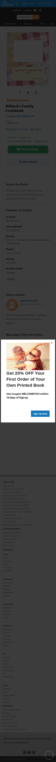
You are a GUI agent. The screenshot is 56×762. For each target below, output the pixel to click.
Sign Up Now (40, 413)
